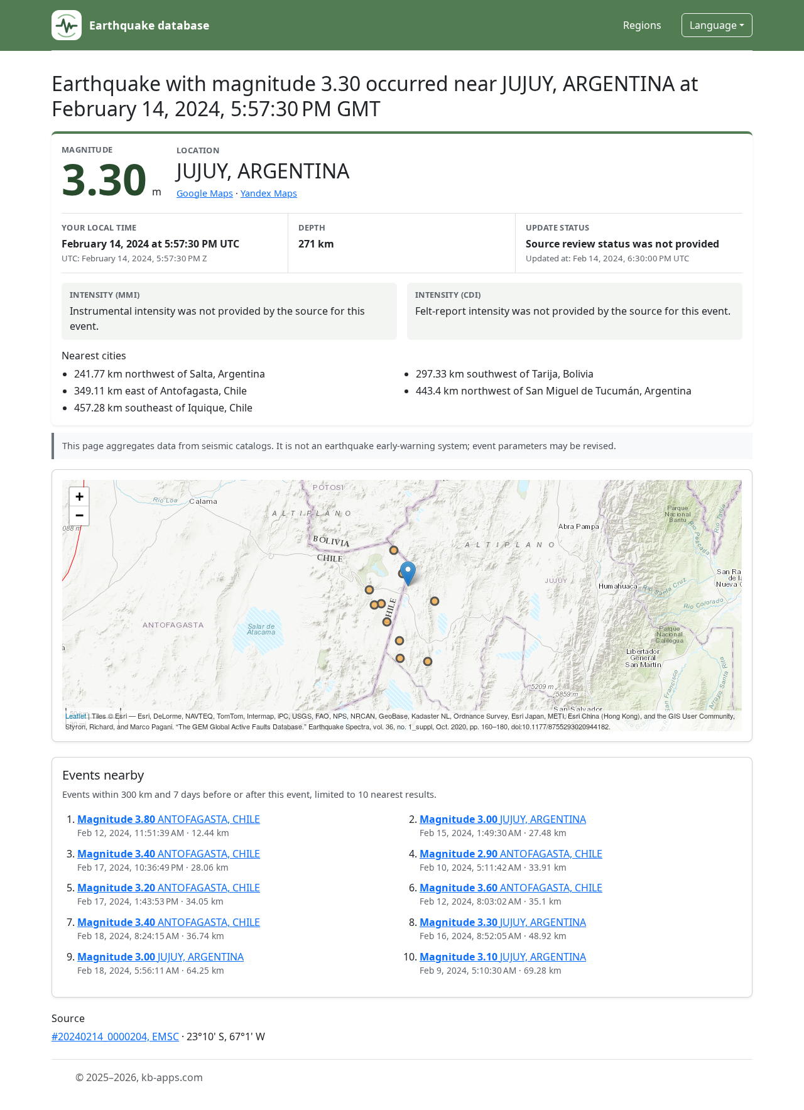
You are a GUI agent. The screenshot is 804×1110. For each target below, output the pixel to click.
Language (713, 25)
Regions (642, 25)
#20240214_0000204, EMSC (115, 1036)
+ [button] (79, 496)
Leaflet (75, 715)
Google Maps (205, 193)
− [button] (79, 515)
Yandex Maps (269, 193)
